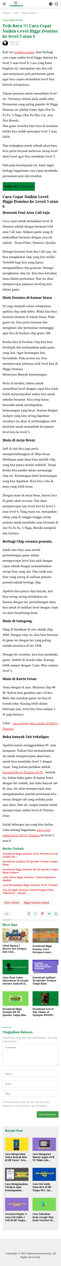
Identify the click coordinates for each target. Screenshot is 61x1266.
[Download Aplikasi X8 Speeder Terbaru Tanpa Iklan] (45, 967)
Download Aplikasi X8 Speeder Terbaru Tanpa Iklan (30, 863)
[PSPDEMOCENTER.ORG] (15, 4)
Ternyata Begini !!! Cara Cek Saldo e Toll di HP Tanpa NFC (16, 1217)
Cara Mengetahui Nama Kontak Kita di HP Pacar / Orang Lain (16, 1157)
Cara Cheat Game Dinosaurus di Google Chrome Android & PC (15, 980)
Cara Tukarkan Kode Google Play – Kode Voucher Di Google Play (44, 1217)
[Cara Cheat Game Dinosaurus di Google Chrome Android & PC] (15, 967)
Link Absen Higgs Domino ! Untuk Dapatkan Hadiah (29, 879)
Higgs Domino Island (36, 902)
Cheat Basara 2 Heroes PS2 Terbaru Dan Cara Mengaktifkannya (14, 948)
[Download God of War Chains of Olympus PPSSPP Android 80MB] (45, 998)
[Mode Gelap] (51, 4)
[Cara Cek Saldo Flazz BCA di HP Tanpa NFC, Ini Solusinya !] (44, 1174)
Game (5, 20)
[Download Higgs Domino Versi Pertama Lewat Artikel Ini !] (45, 935)
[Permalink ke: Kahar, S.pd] (5, 43)
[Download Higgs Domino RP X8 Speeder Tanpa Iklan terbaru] (15, 998)
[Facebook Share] (28, 913)
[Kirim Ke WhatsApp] (55, 913)
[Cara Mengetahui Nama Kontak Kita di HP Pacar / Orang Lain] (16, 1144)
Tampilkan (25, 186)
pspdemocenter (24, 52)
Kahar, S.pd (14, 42)
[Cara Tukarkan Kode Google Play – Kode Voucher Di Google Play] (44, 1204)
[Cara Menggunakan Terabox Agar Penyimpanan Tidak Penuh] (16, 1174)
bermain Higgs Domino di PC (23, 772)
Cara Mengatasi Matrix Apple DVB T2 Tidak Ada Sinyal (43, 1157)
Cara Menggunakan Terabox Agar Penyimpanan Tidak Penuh (16, 1187)
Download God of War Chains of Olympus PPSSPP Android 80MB (43, 1012)
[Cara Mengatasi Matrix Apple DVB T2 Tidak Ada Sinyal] (44, 1144)
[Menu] (5, 4)
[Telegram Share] (49, 913)
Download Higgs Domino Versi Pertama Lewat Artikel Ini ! (30, 855)
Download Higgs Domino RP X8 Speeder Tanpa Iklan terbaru (30, 871)
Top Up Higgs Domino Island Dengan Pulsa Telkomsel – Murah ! (28, 891)
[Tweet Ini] (35, 913)
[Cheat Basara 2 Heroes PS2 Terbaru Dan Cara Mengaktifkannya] (15, 935)
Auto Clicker (11, 902)
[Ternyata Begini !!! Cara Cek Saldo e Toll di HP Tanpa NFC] (16, 1204)
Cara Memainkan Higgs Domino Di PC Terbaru (30, 885)
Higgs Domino (16, 20)
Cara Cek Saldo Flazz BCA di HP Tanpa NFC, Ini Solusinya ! (42, 1187)
